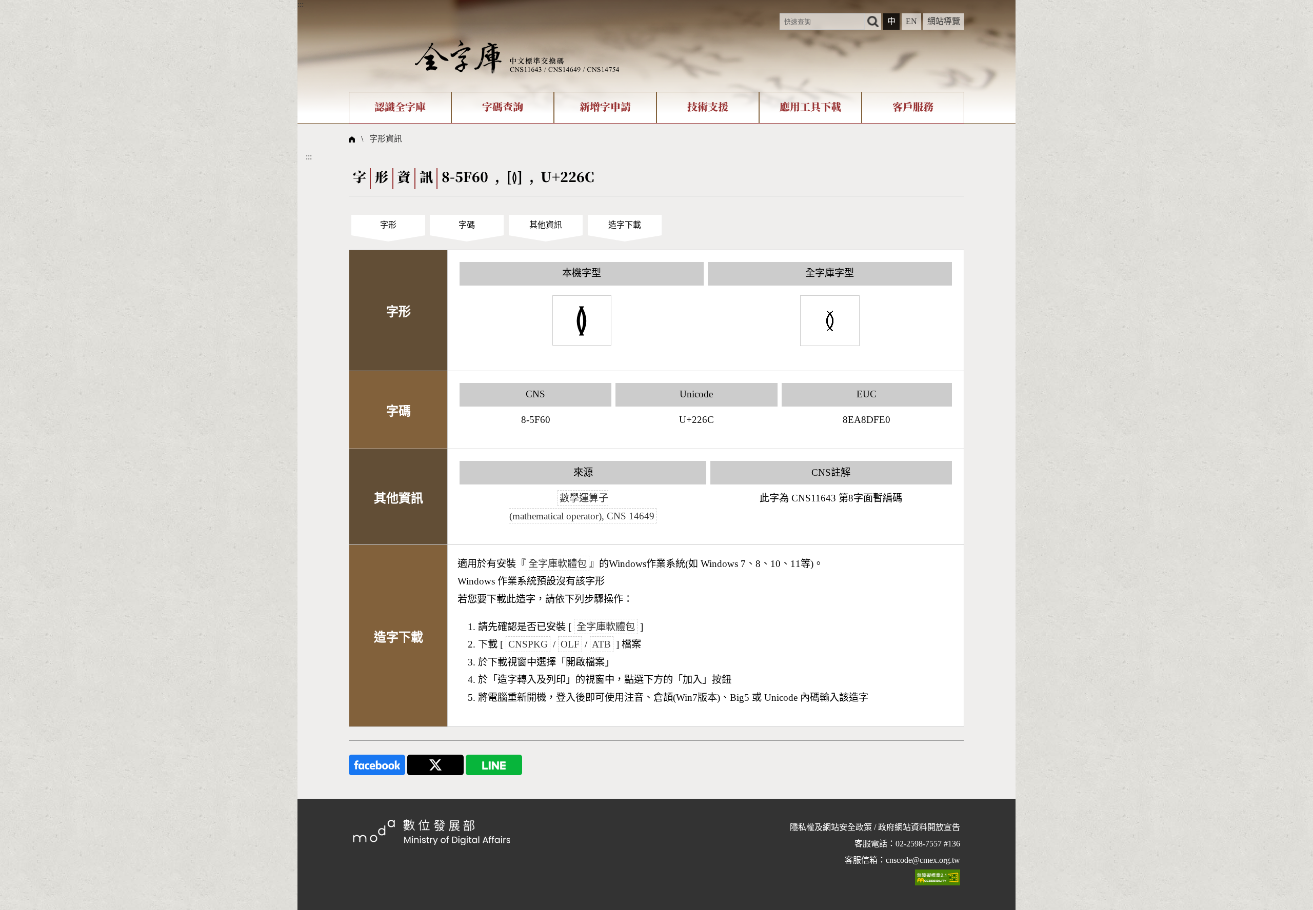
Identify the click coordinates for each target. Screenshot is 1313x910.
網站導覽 (943, 21)
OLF (570, 644)
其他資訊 (545, 224)
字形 (388, 224)
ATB (601, 644)
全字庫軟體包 (557, 563)
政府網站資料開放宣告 (919, 827)
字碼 (467, 224)
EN (911, 21)
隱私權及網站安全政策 (831, 827)
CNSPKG (528, 644)
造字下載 (624, 224)
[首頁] (517, 56)
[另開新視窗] (377, 763)
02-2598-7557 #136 (928, 843)
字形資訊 (385, 138)
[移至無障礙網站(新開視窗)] (937, 876)
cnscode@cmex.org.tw (923, 860)
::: (300, 4)
